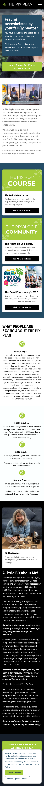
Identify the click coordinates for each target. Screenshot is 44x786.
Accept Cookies (14, 773)
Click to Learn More (22, 307)
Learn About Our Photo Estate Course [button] (22, 67)
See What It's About (22, 210)
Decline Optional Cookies (17, 779)
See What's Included (22, 259)
